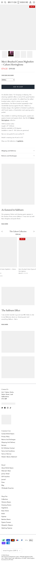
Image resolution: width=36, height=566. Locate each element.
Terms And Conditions (8, 451)
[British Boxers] (18, 2)
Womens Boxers (6, 502)
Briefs (3, 514)
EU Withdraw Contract (8, 448)
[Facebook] (5, 407)
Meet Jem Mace (6, 471)
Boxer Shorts (5, 511)
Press (3, 482)
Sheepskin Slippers (7, 525)
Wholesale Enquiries (7, 488)
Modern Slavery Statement (9, 457)
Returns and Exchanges (9, 156)
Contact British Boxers (7, 434)
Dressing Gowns (6, 505)
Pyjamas (3, 517)
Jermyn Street (5, 474)
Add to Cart (18, 87)
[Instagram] (7, 407)
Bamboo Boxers (6, 519)
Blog (2, 485)
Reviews (3, 445)
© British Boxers (5, 555)
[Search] (6, 2)
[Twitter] (2, 407)
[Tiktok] (10, 407)
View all (18, 234)
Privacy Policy (5, 437)
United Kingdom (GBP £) (10, 551)
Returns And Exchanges (8, 439)
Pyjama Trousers (6, 522)
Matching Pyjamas (6, 528)
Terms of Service (6, 454)
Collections (4, 499)
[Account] (30, 2)
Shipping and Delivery (8, 151)
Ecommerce (4, 560)
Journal (3, 479)
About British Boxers (7, 468)
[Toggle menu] (2, 2)
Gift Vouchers (5, 477)
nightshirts (20, 141)
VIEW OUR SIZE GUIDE (7, 75)
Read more (4, 224)
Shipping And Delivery (8, 442)
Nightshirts (4, 508)
